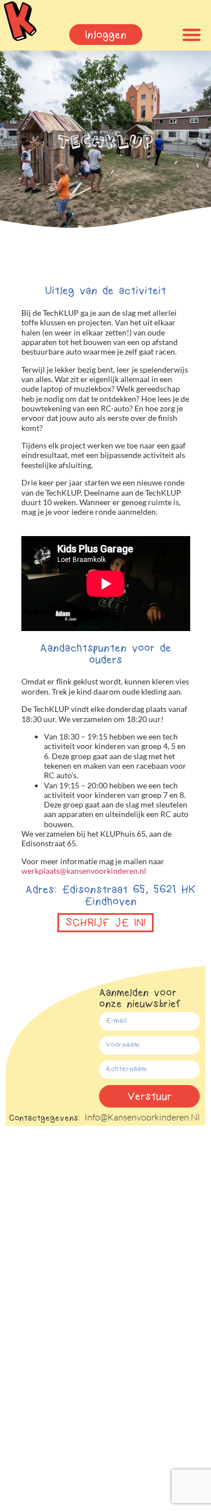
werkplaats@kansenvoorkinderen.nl (83, 870)
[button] (191, 34)
